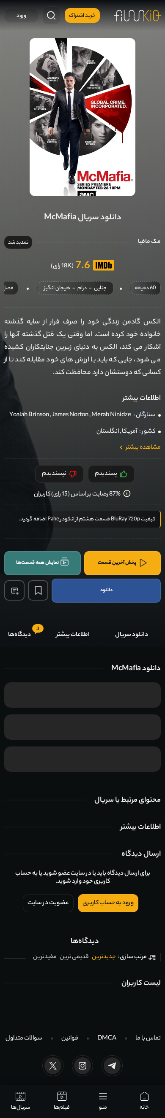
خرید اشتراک (82, 16)
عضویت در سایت (48, 903)
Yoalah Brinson (29, 415)
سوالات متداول (24, 1039)
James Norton (70, 415)
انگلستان (107, 432)
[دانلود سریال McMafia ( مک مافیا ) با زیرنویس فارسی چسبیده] (82, 117)
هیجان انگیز (57, 288)
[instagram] (82, 1065)
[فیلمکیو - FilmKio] (137, 15)
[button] (14, 590)
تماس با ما (148, 1039)
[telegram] (112, 1065)
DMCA (106, 1039)
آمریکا (129, 432)
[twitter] (52, 1065)
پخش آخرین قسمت (117, 563)
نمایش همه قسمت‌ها (37, 563)
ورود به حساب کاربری (108, 903)
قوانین (69, 1039)
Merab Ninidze (111, 415)
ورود (21, 16)
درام (82, 288)
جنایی (100, 288)
